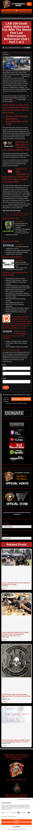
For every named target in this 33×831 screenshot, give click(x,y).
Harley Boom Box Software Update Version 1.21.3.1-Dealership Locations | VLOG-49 (16, 741)
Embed (28, 52)
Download (22, 52)
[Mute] (25, 47)
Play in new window (13, 52)
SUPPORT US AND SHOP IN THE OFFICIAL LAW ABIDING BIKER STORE (16, 146)
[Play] (3, 47)
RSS (10, 54)
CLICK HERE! (19, 221)
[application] (16, 47)
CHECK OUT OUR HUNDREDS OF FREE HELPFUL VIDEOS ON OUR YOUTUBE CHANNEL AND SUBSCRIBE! (16, 175)
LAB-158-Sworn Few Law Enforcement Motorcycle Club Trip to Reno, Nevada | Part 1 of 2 (16, 696)
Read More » (4, 588)
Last (4, 375)
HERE (4, 93)
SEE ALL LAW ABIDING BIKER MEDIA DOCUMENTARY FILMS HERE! (17, 120)
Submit (6, 387)
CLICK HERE (19, 244)
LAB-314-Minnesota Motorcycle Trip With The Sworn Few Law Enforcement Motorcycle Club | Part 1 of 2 (15, 634)
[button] (16, 10)
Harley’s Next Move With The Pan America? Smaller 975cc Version (16, 583)
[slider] (28, 47)
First (4, 370)
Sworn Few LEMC (16, 76)
